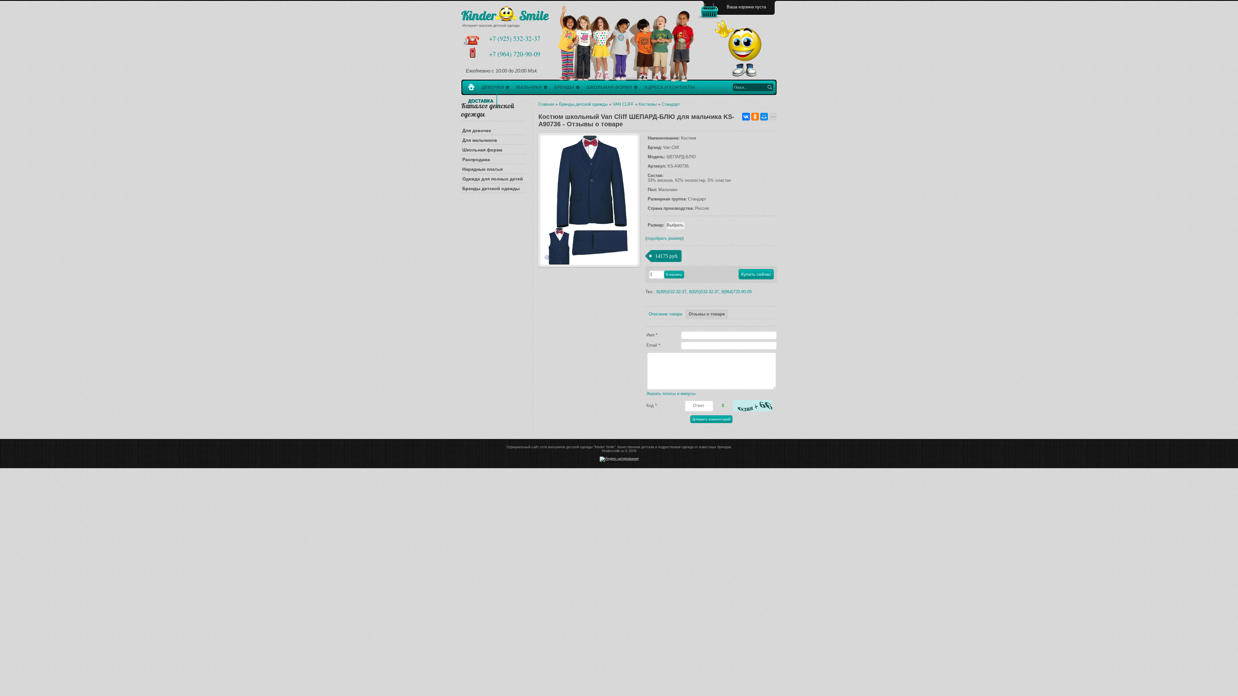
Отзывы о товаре (707, 314)
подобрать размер (664, 238)
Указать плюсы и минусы (670, 393)
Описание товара (665, 314)
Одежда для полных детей (492, 178)
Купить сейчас (756, 274)
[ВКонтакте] (746, 117)
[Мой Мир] (764, 117)
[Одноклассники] (755, 117)
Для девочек (476, 130)
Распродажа (476, 159)
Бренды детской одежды (491, 188)
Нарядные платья (482, 169)
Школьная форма (482, 149)
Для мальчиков (479, 140)
